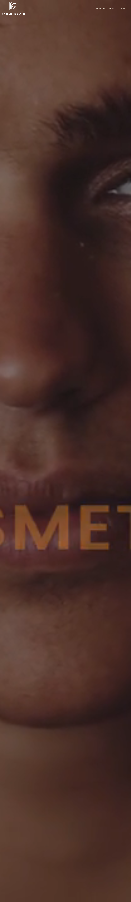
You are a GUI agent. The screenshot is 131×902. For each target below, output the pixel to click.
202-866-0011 (113, 8)
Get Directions (100, 8)
